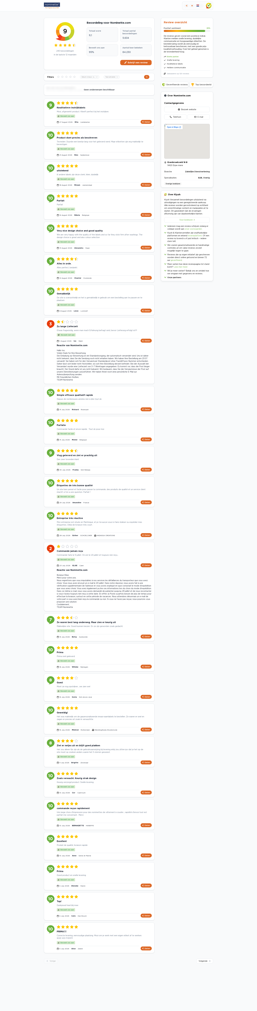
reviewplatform (195, 236)
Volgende (203, 961)
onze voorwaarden (193, 229)
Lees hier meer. (181, 267)
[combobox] (89, 77)
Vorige (53, 961)
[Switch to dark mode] (192, 5)
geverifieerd (176, 260)
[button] (187, 277)
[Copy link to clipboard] (186, 5)
